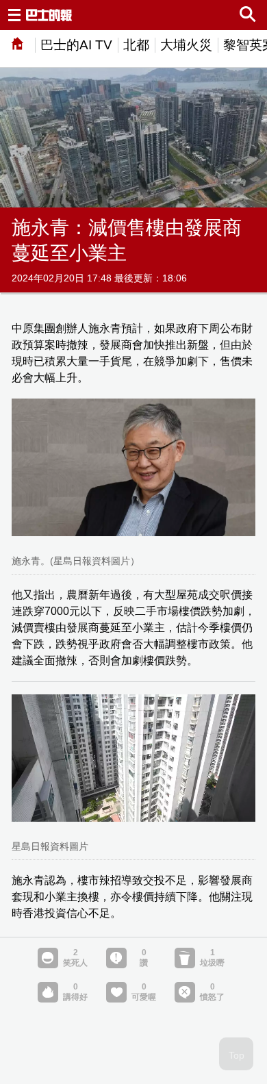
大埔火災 (186, 45)
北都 (136, 45)
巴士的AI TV (76, 45)
